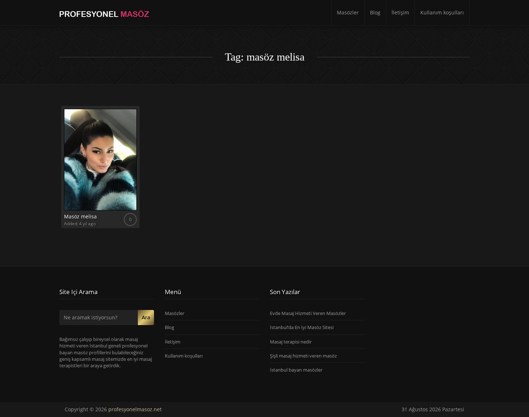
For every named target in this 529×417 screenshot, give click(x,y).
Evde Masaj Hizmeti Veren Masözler (308, 313)
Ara (146, 317)
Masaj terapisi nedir (291, 341)
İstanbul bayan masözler (296, 370)
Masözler (348, 12)
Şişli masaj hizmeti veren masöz (303, 355)
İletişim (400, 12)
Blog (375, 12)
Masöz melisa (80, 216)
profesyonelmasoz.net (135, 409)
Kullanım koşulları (442, 12)
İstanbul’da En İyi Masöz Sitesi (302, 327)
